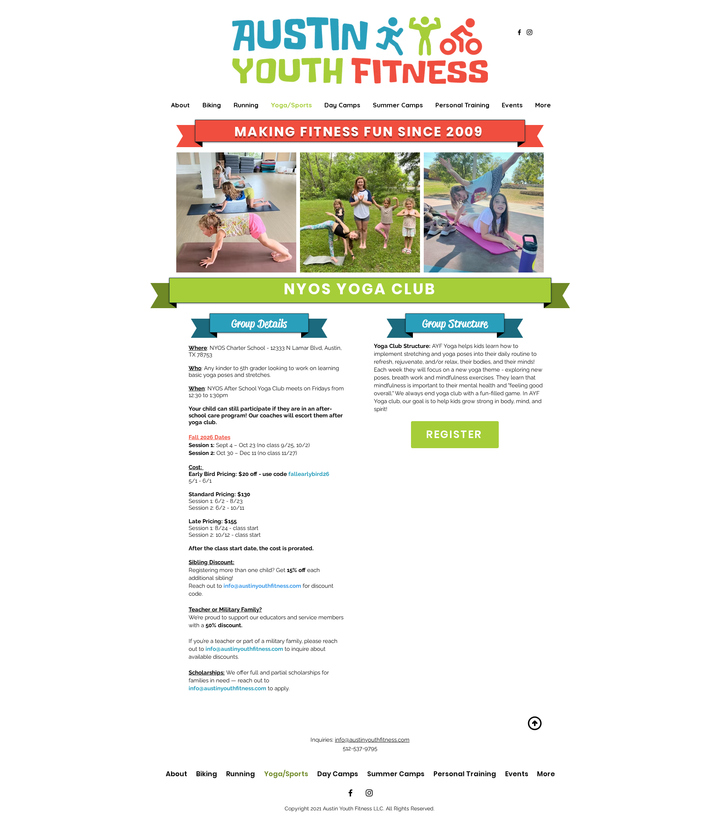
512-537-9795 (360, 748)
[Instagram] (529, 32)
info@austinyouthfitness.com (262, 586)
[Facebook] (519, 32)
